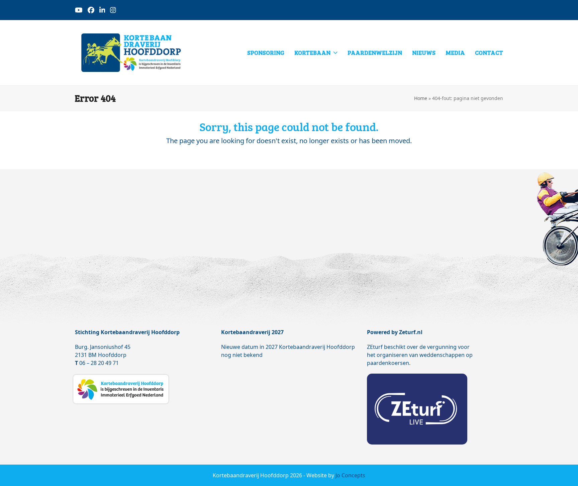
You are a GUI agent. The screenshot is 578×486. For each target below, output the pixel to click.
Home (420, 98)
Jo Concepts (350, 475)
